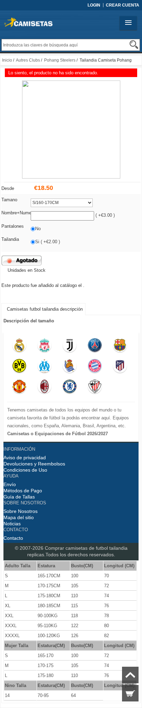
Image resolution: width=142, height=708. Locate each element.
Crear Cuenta (122, 5)
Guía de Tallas (19, 497)
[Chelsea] (69, 388)
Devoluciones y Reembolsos (34, 463)
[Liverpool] (44, 346)
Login (94, 5)
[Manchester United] (19, 388)
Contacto (13, 538)
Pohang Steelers (59, 60)
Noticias (12, 523)
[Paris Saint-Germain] (95, 346)
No (38, 228)
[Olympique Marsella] (44, 367)
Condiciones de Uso (25, 470)
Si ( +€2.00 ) (47, 241)
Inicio (7, 60)
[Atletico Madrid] (119, 367)
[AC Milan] (44, 388)
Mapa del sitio (18, 517)
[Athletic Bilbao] (95, 388)
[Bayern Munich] (95, 367)
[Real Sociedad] (69, 367)
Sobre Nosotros (20, 511)
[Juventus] (69, 346)
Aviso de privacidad (24, 457)
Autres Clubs (28, 60)
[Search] (134, 44)
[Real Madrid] (19, 346)
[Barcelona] (119, 346)
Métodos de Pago (22, 490)
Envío (9, 484)
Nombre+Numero (18, 212)
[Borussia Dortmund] (19, 367)
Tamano (9, 199)
